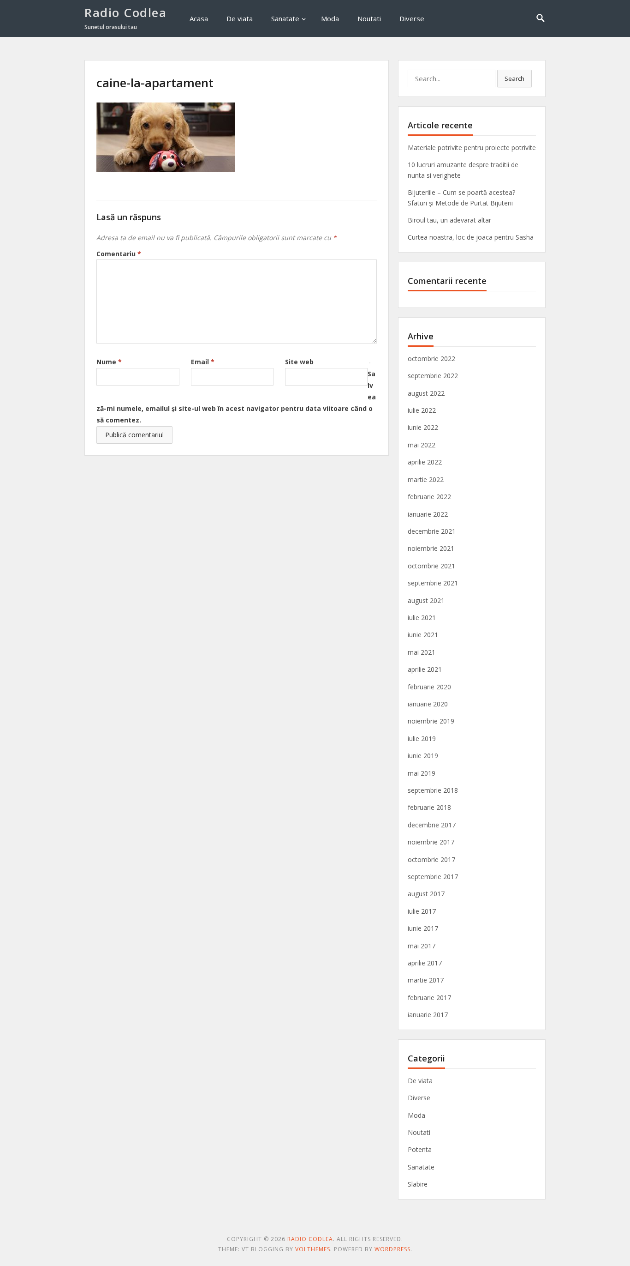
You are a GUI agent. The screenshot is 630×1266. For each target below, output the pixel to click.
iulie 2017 (422, 911)
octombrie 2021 (431, 565)
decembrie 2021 (432, 531)
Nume (109, 361)
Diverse (411, 18)
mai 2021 (421, 652)
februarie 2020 (429, 686)
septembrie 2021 (433, 583)
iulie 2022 (422, 410)
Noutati (369, 18)
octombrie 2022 (431, 358)
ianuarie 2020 (428, 703)
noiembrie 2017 (431, 842)
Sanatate (285, 18)
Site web (299, 361)
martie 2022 (426, 479)
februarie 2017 (429, 997)
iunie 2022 (423, 427)
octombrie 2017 (431, 859)
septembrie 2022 (433, 375)
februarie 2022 (429, 496)
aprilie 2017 (425, 963)
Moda (330, 18)
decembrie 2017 (432, 824)
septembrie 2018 (433, 790)
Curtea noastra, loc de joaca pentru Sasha (471, 237)
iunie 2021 (423, 634)
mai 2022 (421, 444)
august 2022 (426, 393)
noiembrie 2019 (431, 721)
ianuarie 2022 (428, 514)
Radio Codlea (125, 12)
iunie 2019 (423, 755)
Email (202, 361)
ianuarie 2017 (428, 1014)
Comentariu (118, 253)
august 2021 (426, 600)
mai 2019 (421, 773)
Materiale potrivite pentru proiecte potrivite (472, 147)
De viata (239, 18)
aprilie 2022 (425, 462)
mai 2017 (421, 945)
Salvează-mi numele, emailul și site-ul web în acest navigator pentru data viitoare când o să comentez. (236, 397)
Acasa (199, 18)
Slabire (418, 1184)
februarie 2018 (429, 807)
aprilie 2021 (425, 669)
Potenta (420, 1149)
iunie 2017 (423, 928)
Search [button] (514, 78)
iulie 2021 (422, 617)
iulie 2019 (422, 738)
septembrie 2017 (433, 876)
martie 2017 (426, 980)
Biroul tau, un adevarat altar (449, 220)
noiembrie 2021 (431, 548)
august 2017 (426, 893)
